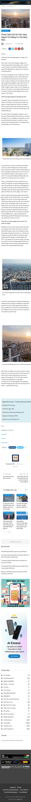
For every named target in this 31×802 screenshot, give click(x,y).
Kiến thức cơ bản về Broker (11, 699)
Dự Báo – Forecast (8, 684)
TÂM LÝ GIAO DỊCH (8, 717)
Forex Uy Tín (19, 799)
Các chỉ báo (6, 675)
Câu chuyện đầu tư (8, 678)
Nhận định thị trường (9, 705)
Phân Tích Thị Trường (9, 708)
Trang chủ (13, 787)
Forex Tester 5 (24, 790)
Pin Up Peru (6, 711)
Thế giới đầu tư (6, 30)
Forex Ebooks (23, 792)
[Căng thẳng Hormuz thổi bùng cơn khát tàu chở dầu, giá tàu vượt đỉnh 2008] (22, 516)
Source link (4, 442)
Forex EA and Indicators (11, 792)
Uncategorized (7, 726)
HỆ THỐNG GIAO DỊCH (9, 693)
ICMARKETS (6, 696)
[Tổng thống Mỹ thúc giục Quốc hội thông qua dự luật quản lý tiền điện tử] (8, 516)
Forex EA (5, 687)
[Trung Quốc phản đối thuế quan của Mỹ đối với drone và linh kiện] (8, 498)
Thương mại (6, 723)
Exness (3, 438)
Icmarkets (4, 434)
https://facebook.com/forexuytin (14, 740)
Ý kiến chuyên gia (8, 729)
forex (7, 430)
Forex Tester (7, 690)
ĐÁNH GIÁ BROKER (8, 681)
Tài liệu (19, 787)
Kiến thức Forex (8, 702)
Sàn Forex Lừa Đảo (8, 714)
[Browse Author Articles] (15, 458)
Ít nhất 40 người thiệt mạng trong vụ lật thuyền (14, 551)
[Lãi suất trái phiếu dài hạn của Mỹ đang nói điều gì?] (22, 498)
